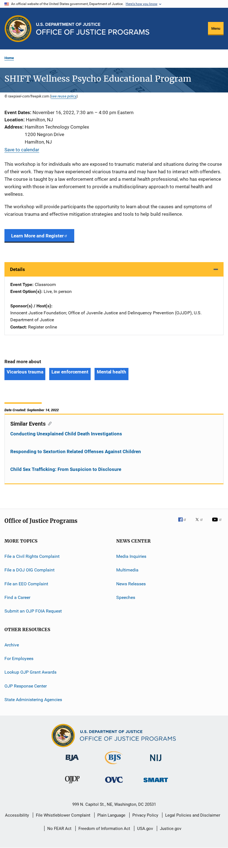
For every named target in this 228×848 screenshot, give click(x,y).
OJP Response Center (25, 686)
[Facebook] (184, 523)
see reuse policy (63, 96)
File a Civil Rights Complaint (32, 556)
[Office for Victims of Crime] (114, 784)
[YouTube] (218, 523)
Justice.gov (170, 828)
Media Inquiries (131, 556)
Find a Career (17, 597)
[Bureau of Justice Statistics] (114, 765)
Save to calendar (21, 149)
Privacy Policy (145, 815)
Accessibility (17, 815)
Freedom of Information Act (104, 828)
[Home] (92, 29)
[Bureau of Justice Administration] (72, 762)
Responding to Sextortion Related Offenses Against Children (75, 451)
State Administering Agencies (33, 699)
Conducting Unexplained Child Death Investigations (66, 433)
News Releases (131, 583)
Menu (215, 28)
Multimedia (127, 570)
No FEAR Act (59, 828)
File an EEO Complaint (26, 583)
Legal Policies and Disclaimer (192, 815)
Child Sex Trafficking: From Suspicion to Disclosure (65, 469)
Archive (11, 645)
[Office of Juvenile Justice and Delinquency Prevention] (72, 784)
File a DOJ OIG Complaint (29, 570)
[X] (201, 523)
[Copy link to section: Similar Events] (48, 423)
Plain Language (111, 815)
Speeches (125, 597)
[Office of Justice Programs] (18, 28)
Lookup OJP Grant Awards (30, 672)
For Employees (18, 658)
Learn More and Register (37, 236)
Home (9, 58)
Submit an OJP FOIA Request (33, 611)
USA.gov (145, 828)
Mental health (111, 372)
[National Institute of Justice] (155, 762)
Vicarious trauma (25, 372)
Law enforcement (69, 372)
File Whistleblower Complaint (63, 815)
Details (17, 269)
